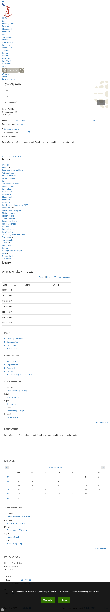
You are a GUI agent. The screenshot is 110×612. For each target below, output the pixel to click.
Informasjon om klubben (12, 170)
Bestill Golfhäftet (9, 178)
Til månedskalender (62, 277)
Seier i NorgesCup (14, 543)
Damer (5, 53)
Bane (4, 20)
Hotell (4, 253)
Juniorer (5, 50)
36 (8, 498)
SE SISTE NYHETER (13, 156)
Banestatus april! (14, 417)
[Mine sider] (3, 1)
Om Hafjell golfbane (10, 183)
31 (8, 477)
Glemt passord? (11, 102)
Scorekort (6, 31)
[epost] (94, 120)
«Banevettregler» (14, 397)
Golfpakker (6, 63)
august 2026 (55, 467)
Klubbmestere (8, 215)
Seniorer (5, 55)
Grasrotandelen (8, 218)
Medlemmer (7, 47)
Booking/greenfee (9, 23)
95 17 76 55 (20, 120)
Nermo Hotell (7, 256)
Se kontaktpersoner (11, 128)
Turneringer (7, 37)
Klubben (5, 39)
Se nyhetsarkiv (102, 422)
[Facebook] (3, 4)
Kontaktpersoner (9, 175)
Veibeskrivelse (8, 42)
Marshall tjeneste (9, 223)
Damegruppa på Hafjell (12, 250)
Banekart (6, 202)
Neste (48, 277)
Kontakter (6, 45)
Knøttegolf (6, 245)
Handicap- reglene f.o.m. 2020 (15, 205)
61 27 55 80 (20, 124)
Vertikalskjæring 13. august (18, 390)
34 (8, 489)
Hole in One (7, 34)
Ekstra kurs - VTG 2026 (17, 530)
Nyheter (5, 164)
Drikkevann (11, 404)
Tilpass (64, 599)
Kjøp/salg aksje (8, 229)
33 (8, 485)
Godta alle (47, 599)
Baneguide (6, 26)
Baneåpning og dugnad (17, 410)
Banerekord (7, 189)
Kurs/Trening (7, 61)
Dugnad (5, 226)
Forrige (41, 277)
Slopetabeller (7, 28)
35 (8, 493)
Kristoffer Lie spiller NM (16, 523)
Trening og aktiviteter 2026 (13, 234)
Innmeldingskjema (10, 221)
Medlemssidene (9, 213)
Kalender (6, 58)
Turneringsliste (8, 239)
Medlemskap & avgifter (12, 210)
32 (8, 481)
